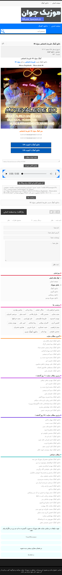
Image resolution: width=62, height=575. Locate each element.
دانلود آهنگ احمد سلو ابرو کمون (49, 502)
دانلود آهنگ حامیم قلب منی (51, 426)
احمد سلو (23, 314)
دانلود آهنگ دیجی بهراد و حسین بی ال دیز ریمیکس (44, 492)
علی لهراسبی (28, 318)
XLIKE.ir (31, 555)
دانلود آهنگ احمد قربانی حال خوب (49, 440)
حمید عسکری (42, 327)
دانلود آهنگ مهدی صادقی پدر (51, 499)
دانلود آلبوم (54, 291)
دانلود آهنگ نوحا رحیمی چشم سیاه (49, 347)
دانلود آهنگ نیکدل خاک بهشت (50, 506)
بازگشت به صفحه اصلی (14, 212)
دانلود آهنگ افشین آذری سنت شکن (48, 512)
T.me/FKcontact (31, 537)
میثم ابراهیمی (54, 327)
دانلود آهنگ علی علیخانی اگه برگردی (48, 469)
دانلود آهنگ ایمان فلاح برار (51, 341)
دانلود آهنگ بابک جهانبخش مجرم (49, 407)
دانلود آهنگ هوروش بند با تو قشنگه (49, 519)
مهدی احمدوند (54, 318)
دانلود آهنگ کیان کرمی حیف (51, 446)
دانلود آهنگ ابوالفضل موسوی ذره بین (48, 462)
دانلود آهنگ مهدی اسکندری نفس (49, 466)
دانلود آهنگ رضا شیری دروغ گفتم (49, 397)
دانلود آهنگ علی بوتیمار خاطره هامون (48, 364)
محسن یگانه (44, 314)
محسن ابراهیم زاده (53, 310)
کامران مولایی (43, 323)
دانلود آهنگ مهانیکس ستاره (51, 516)
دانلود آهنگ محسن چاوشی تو (50, 433)
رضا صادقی (32, 323)
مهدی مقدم (12, 323)
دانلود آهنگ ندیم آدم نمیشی (51, 354)
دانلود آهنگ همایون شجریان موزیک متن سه (46, 459)
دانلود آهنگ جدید (41, 62)
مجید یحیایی (55, 314)
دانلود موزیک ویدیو (52, 298)
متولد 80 (17, 62)
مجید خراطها (16, 318)
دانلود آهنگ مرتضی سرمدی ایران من (48, 482)
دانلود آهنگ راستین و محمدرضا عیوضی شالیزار (45, 472)
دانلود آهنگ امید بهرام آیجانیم (51, 351)
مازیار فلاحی (33, 314)
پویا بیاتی (43, 331)
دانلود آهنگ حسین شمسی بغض (50, 522)
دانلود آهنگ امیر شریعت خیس (50, 410)
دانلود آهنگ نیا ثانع (54, 489)
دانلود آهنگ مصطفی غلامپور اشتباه (48, 367)
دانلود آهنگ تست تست (52, 423)
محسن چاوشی (54, 331)
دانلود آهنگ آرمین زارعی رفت (50, 486)
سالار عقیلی (40, 310)
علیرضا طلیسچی (41, 318)
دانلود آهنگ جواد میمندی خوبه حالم (48, 450)
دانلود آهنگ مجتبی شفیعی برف (50, 476)
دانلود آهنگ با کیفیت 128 (31, 150)
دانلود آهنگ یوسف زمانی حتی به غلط (48, 496)
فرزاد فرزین (31, 327)
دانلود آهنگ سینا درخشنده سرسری (48, 479)
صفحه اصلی (56, 3)
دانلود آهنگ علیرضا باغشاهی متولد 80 (47, 44)
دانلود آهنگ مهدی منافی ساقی (50, 380)
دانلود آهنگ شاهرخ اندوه (52, 430)
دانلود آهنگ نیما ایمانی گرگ (51, 344)
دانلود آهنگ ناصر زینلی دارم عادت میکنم (47, 400)
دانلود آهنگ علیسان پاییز (52, 371)
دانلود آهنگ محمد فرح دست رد (50, 357)
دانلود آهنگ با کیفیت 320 (31, 145)
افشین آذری (55, 323)
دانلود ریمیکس (53, 295)
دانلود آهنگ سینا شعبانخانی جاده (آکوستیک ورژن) (44, 403)
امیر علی (22, 323)
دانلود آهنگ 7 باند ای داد (52, 436)
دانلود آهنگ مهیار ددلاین (52, 420)
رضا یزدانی (28, 310)
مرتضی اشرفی (12, 314)
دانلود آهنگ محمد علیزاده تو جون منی (47, 509)
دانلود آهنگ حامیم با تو (53, 361)
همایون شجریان (19, 327)
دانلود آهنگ (45, 3)
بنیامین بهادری (17, 310)
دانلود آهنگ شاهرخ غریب (52, 443)
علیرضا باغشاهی (30, 62)
